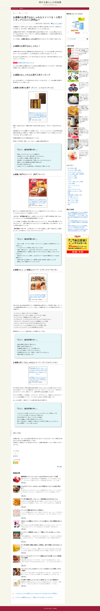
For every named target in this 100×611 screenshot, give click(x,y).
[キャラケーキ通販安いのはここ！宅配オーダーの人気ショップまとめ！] (16, 535)
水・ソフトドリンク (73, 198)
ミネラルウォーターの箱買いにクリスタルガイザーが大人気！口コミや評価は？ (36, 593)
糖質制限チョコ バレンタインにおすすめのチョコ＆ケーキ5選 (39, 476)
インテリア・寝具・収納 (74, 170)
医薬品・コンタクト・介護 (75, 191)
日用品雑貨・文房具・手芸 (75, 194)
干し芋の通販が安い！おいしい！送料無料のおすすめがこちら (39, 499)
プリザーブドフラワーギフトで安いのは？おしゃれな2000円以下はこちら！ (83, 154)
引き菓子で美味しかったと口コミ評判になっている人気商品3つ (40, 580)
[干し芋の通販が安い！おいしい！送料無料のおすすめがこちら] (16, 502)
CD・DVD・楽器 (72, 168)
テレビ (69, 179)
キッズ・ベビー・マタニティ (75, 172)
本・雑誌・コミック (73, 196)
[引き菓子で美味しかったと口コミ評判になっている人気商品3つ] (16, 582)
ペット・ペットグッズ (73, 185)
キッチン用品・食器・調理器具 (76, 174)
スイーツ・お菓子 (57, 23)
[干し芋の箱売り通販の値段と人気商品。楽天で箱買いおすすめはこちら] (16, 548)
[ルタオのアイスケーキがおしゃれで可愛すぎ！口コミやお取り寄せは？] (16, 489)
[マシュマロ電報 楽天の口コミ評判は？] (16, 513)
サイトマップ (15, 8)
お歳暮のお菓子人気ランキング (26, 62)
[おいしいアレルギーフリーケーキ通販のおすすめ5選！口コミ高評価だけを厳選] (16, 559)
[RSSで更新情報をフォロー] (17, 463)
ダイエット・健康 (72, 177)
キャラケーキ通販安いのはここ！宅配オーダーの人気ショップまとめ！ (34, 597)
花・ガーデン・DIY (73, 202)
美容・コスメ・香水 (73, 200)
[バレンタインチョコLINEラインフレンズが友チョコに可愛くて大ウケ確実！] (16, 571)
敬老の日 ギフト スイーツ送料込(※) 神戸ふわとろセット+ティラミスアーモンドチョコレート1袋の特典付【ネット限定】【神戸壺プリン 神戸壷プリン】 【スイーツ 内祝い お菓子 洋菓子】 (37, 202)
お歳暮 (60, 466)
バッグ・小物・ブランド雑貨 (75, 181)
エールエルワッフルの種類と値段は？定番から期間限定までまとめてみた (83, 108)
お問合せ (21, 8)
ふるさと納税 (71, 183)
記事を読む (23, 482)
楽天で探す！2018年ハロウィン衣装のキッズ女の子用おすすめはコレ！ (83, 131)
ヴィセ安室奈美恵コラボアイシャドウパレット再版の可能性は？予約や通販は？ (78, 222)
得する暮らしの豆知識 (50, 2)
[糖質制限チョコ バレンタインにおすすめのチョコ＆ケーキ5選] (16, 479)
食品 (69, 204)
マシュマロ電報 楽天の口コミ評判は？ (32, 510)
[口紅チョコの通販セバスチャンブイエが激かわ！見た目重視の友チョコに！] (16, 524)
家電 (69, 193)
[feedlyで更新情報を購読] (14, 463)
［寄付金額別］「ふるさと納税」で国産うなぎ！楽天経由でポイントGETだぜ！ (78, 217)
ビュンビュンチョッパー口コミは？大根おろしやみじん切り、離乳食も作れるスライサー (83, 97)
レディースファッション (74, 189)
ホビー (69, 187)
